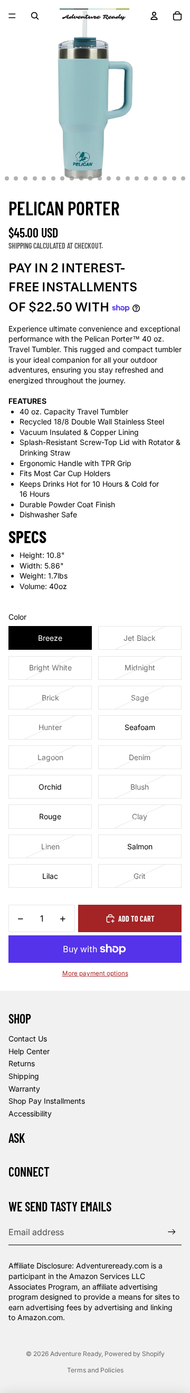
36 (174, 178)
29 (108, 178)
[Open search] (34, 15)
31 (128, 178)
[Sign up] (172, 1232)
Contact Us (27, 1038)
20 (25, 178)
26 (81, 178)
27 (90, 178)
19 (16, 178)
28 (100, 178)
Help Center (29, 1051)
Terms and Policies (95, 1370)
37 (183, 178)
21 (35, 178)
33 (146, 178)
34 (155, 178)
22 (44, 178)
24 (62, 178)
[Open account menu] (154, 15)
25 (72, 178)
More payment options (95, 973)
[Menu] (12, 16)
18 (7, 178)
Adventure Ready (75, 1354)
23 (53, 178)
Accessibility (30, 1113)
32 (136, 178)
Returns (21, 1063)
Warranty (24, 1088)
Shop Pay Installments (46, 1100)
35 (164, 178)
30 (118, 178)
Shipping (23, 1076)
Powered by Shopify (134, 1354)
